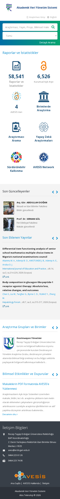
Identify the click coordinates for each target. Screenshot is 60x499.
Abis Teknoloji (26, 495)
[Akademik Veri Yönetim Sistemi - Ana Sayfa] (9, 7)
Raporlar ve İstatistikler (20, 52)
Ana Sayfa (15, 483)
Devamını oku (9, 414)
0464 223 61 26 (15, 455)
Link (7, 276)
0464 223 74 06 (15, 460)
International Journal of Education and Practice (24, 268)
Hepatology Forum (11, 302)
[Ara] (53, 27)
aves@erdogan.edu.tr (19, 450)
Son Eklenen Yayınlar (17, 237)
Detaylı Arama (47, 42)
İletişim (45, 483)
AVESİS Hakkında (31, 483)
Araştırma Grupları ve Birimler (24, 327)
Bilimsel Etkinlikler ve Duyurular (25, 374)
